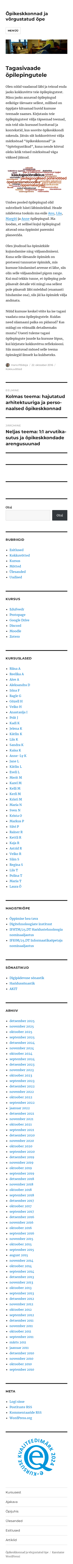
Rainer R (16, 832)
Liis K (14, 739)
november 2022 (22, 1092)
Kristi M (16, 799)
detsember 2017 (22, 1201)
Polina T (16, 876)
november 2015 (21, 1239)
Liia (59, 213)
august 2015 (19, 1255)
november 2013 (21, 1282)
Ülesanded (18, 572)
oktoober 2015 (21, 1244)
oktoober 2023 (21, 1075)
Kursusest (13, 1492)
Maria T (15, 881)
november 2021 (21, 1119)
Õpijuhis (12, 1511)
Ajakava (12, 1502)
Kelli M (15, 788)
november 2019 (21, 1162)
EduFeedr (17, 609)
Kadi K (15, 723)
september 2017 (22, 1211)
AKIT (13, 989)
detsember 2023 (22, 1064)
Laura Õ (15, 886)
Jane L (14, 761)
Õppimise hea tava (24, 919)
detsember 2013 (22, 1277)
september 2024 (22, 1059)
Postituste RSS (21, 1407)
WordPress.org (21, 1418)
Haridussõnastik (22, 983)
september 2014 (22, 1271)
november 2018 (21, 1184)
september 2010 (22, 1369)
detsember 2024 (22, 1043)
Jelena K (16, 728)
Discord (15, 626)
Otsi (9, 507)
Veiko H (16, 707)
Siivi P (14, 826)
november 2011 (21, 1326)
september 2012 (22, 1315)
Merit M (16, 777)
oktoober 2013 (21, 1288)
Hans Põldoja (19, 364)
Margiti (11, 219)
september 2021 (22, 1130)
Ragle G (15, 696)
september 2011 (21, 1337)
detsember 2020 (22, 1135)
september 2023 (22, 1081)
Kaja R (14, 843)
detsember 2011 (21, 1320)
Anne (25, 219)
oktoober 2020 (21, 1146)
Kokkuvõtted (14, 369)
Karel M (16, 783)
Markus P (17, 821)
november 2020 (22, 1141)
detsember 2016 (22, 1217)
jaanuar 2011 (19, 1348)
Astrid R (16, 848)
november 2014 (21, 1260)
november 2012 (21, 1304)
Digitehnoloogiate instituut (31, 924)
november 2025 (22, 1026)
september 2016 (22, 1233)
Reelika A (17, 674)
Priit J (14, 718)
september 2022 (22, 1103)
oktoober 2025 (21, 1032)
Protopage (18, 615)
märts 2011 (18, 1342)
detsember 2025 (22, 1021)
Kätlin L (16, 767)
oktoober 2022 (21, 1097)
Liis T (14, 870)
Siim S (14, 859)
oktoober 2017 (21, 1206)
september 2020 (22, 1152)
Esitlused (17, 550)
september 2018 (22, 1195)
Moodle (15, 631)
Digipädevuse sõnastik (27, 978)
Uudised (16, 577)
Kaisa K (15, 750)
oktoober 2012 (21, 1310)
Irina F (15, 690)
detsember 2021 (22, 1113)
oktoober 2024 (21, 1054)
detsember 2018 (22, 1179)
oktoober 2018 (21, 1190)
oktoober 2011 (20, 1331)
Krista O (16, 816)
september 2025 (22, 1037)
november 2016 (21, 1222)
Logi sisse (17, 1402)
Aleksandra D (20, 685)
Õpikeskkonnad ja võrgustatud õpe (27, 16)
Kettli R (15, 837)
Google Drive (19, 620)
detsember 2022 (22, 1086)
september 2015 (22, 1250)
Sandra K (17, 745)
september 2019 (22, 1173)
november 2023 (22, 1070)
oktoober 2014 (21, 1266)
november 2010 (21, 1359)
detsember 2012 (22, 1299)
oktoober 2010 (21, 1364)
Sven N (15, 810)
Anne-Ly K (18, 756)
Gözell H (16, 701)
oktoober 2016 (21, 1228)
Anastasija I (18, 712)
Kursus (15, 561)
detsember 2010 (22, 1353)
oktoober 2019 (21, 1168)
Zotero (15, 636)
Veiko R (15, 854)
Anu (51, 213)
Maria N (16, 805)
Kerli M (15, 794)
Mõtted (15, 566)
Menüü (13, 30)
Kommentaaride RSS (26, 1412)
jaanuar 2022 (20, 1108)
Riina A (15, 669)
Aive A (14, 679)
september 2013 (22, 1293)
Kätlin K (16, 734)
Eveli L (15, 772)
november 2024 (22, 1048)
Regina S (16, 865)
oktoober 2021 (21, 1124)
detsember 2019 (22, 1157)
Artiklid (11, 1540)
